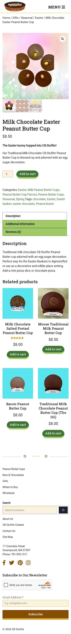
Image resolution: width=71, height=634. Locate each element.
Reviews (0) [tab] (13, 232)
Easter (39, 17)
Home (6, 17)
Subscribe (35, 614)
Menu (55, 6)
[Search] (63, 510)
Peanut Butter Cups (51, 194)
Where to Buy (10, 487)
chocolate (39, 199)
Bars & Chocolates (13, 475)
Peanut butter (45, 203)
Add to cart (27, 174)
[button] (63, 39)
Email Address (12, 597)
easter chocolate (24, 203)
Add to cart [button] (18, 354)
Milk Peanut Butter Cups (43, 190)
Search (6, 502)
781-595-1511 (19, 554)
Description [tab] (13, 216)
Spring (20, 199)
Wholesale (8, 493)
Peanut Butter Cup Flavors (19, 194)
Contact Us (8, 531)
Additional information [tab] (20, 224)
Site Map (7, 536)
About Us (7, 518)
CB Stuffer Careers (13, 524)
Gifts (16, 17)
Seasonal (27, 17)
